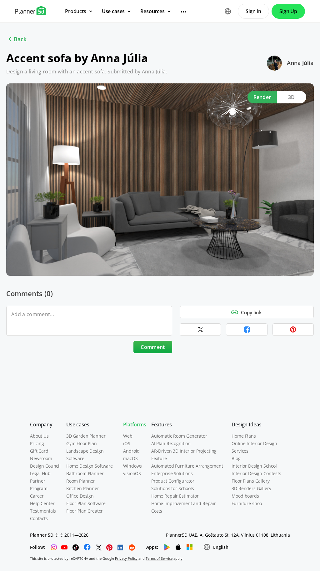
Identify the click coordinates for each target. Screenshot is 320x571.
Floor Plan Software (86, 503)
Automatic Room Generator (179, 436)
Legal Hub (40, 473)
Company (41, 424)
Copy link (251, 312)
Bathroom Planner (85, 473)
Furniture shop (247, 503)
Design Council (45, 466)
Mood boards (245, 496)
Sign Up (288, 11)
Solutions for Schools (172, 488)
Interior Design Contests (256, 473)
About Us (39, 436)
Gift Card (39, 451)
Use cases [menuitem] (113, 11)
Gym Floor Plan (81, 443)
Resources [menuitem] (152, 11)
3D (291, 97)
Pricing (37, 443)
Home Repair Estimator (175, 496)
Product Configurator (172, 481)
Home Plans (244, 436)
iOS (126, 443)
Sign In (253, 11)
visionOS (132, 473)
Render (262, 97)
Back (20, 39)
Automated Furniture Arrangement (187, 466)
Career (37, 496)
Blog (236, 458)
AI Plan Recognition (171, 443)
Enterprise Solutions (172, 473)
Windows (132, 466)
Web (127, 436)
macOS (130, 458)
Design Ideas (246, 424)
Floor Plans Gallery (250, 481)
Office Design (80, 496)
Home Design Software (89, 466)
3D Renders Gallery (251, 488)
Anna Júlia (300, 63)
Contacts (39, 518)
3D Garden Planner (86, 436)
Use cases (77, 424)
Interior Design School (254, 466)
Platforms (134, 424)
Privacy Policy (126, 558)
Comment (153, 347)
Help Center (42, 503)
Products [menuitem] (75, 11)
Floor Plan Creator (84, 511)
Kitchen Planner (82, 488)
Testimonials (43, 511)
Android (131, 451)
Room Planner (80, 481)
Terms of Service (159, 558)
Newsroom (41, 458)
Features (161, 424)
